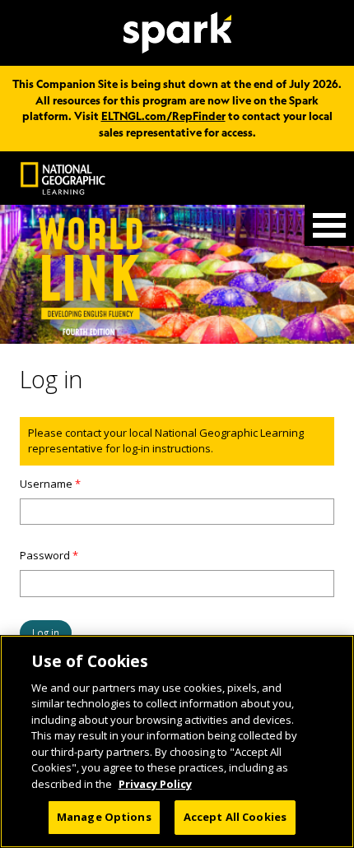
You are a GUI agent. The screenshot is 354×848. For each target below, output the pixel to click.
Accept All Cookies (235, 816)
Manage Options (104, 816)
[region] (177, 741)
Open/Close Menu (329, 225)
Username (50, 483)
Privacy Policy (155, 783)
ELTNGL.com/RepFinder (163, 116)
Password (49, 555)
